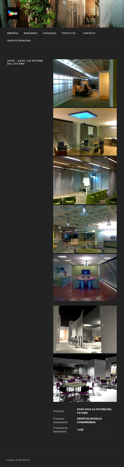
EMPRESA (12, 33)
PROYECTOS (68, 33)
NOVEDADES (30, 33)
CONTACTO (89, 33)
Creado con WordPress (18, 460)
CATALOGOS (49, 33)
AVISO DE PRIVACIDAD (19, 40)
